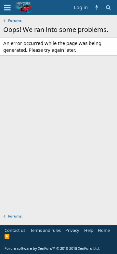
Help (88, 230)
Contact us (15, 230)
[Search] (108, 7)
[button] (7, 7)
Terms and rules (45, 230)
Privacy (72, 230)
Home (104, 230)
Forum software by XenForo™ (52, 248)
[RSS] (7, 236)
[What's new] (96, 7)
